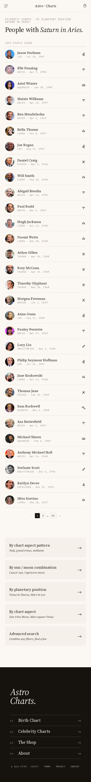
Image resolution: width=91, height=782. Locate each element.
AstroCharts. (23, 696)
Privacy (60, 767)
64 (53, 515)
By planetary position (53, 19)
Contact (75, 767)
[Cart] (85, 6)
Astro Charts (45, 5)
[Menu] (6, 6)
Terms (47, 767)
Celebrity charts (18, 19)
